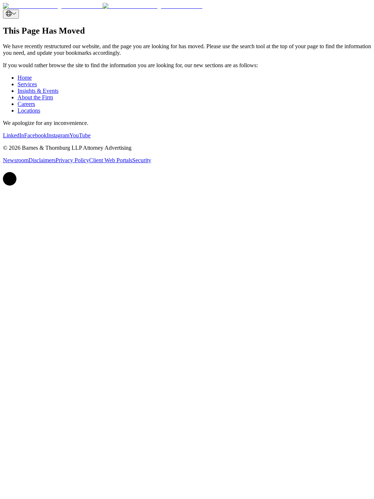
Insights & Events (38, 91)
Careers (26, 104)
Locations (29, 110)
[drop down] (11, 14)
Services (27, 84)
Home (25, 78)
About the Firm (35, 97)
